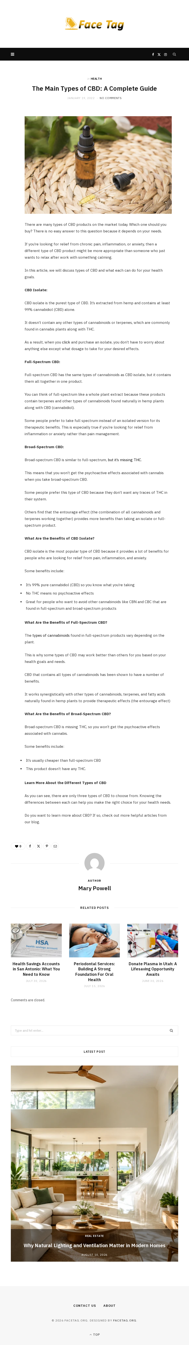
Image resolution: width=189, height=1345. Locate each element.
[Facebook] (8, 128)
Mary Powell (94, 888)
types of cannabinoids (51, 635)
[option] (94, 1164)
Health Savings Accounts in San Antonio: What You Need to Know (36, 969)
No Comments (111, 98)
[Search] (174, 54)
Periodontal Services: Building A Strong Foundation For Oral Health (94, 971)
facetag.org (124, 1320)
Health (96, 78)
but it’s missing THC (124, 459)
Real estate (94, 1236)
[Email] (8, 166)
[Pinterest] (8, 153)
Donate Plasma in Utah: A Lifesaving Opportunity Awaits (153, 969)
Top (96, 1334)
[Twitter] (8, 141)
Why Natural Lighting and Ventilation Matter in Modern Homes (94, 1245)
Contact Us (84, 1306)
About (109, 1306)
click (66, 342)
